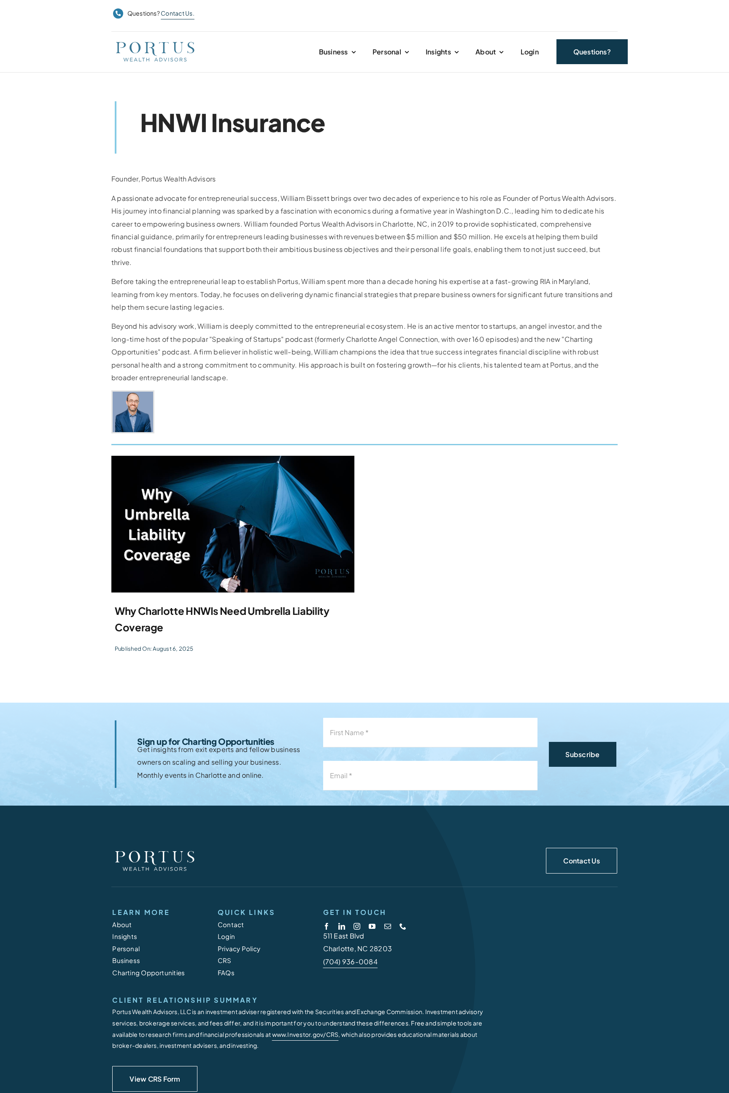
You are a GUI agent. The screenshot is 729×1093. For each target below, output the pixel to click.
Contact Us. (177, 13)
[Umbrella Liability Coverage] (232, 524)
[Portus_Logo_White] (154, 851)
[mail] (387, 926)
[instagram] (357, 926)
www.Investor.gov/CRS (305, 1034)
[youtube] (372, 926)
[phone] (403, 926)
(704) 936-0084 (350, 961)
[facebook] (326, 926)
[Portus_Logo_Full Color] (155, 42)
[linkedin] (341, 926)
